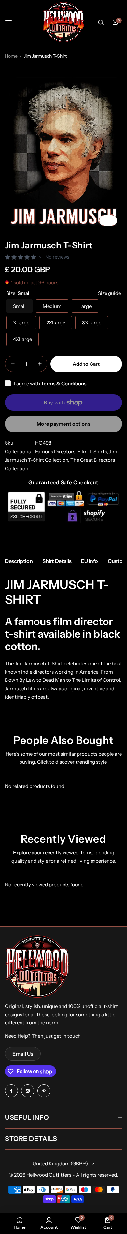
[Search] (100, 22)
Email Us (22, 1053)
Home (11, 56)
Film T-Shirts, (93, 451)
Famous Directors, (56, 451)
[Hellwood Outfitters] (63, 22)
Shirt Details (56, 561)
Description (19, 561)
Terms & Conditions (63, 383)
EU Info (89, 561)
